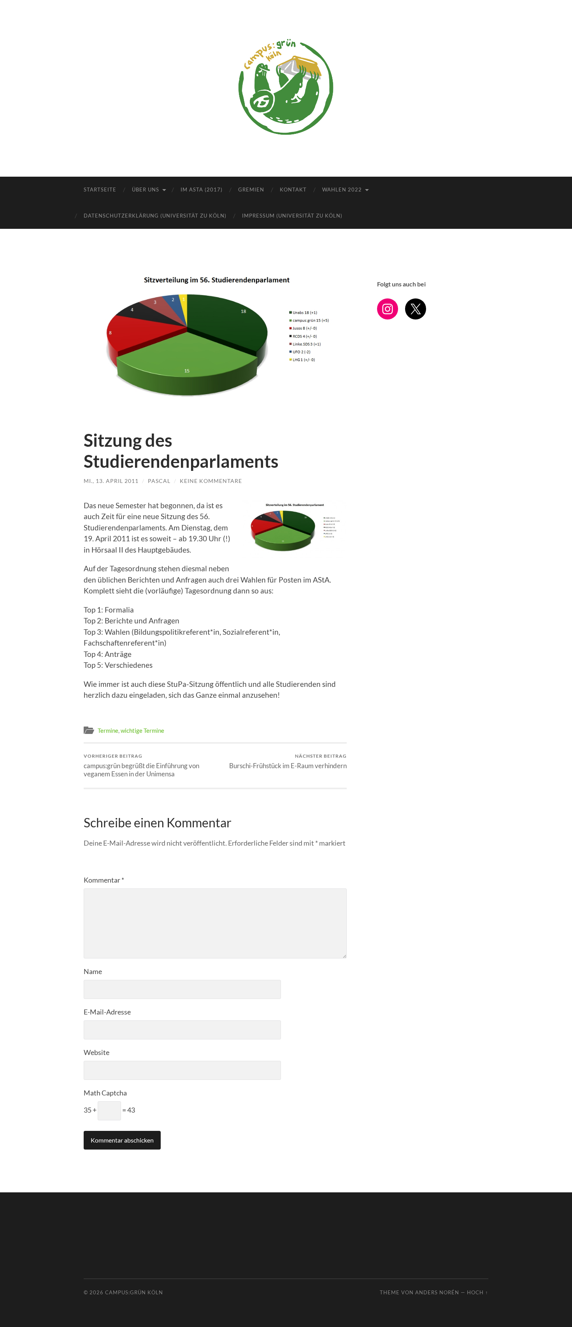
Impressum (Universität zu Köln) (292, 215)
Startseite (100, 189)
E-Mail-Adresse (107, 1012)
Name (93, 971)
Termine (108, 730)
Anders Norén (437, 1292)
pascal (159, 480)
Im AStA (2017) (202, 189)
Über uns (145, 189)
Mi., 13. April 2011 (111, 480)
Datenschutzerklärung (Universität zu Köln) (155, 215)
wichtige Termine (142, 730)
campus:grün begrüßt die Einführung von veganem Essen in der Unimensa (141, 765)
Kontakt (293, 189)
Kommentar (104, 880)
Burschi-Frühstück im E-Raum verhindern (288, 761)
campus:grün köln (134, 1292)
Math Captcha (105, 1092)
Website (96, 1052)
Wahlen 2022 (342, 189)
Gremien (251, 189)
